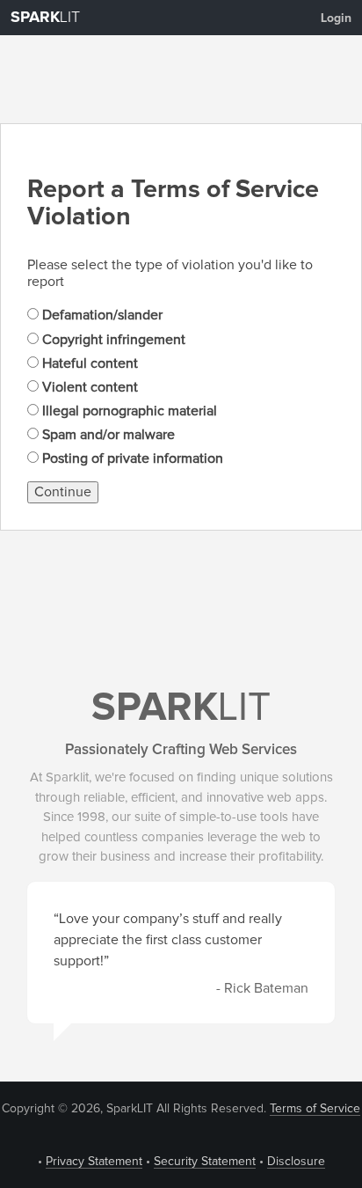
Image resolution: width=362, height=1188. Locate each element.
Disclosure (296, 1161)
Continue (62, 492)
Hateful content (88, 363)
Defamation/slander (101, 315)
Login (336, 18)
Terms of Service (315, 1109)
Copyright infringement (112, 340)
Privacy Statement (94, 1161)
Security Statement (205, 1161)
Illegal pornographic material (128, 411)
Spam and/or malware (107, 435)
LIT (45, 18)
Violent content (88, 387)
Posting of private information (131, 458)
